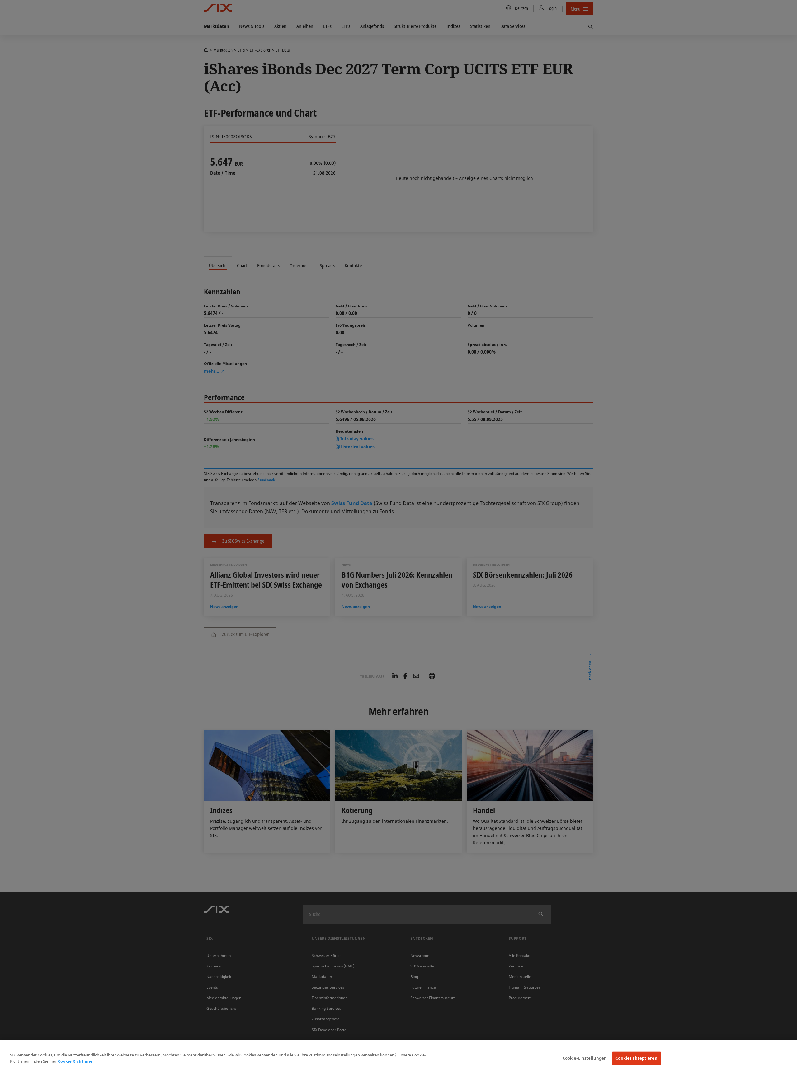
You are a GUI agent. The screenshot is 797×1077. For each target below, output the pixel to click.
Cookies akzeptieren (636, 1058)
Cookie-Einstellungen (585, 1058)
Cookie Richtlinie (75, 1061)
